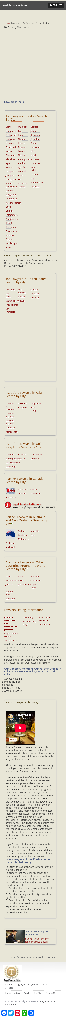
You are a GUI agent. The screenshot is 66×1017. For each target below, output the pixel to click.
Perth (33, 535)
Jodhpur (10, 175)
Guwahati (35, 138)
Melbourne (23, 539)
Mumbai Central (22, 185)
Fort (20, 179)
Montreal (22, 489)
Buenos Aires (9, 593)
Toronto (22, 493)
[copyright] (33, 504)
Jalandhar (10, 159)
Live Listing (27, 617)
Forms (45, 984)
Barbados (10, 598)
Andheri (22, 163)
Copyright (20, 984)
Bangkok (22, 407)
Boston (21, 296)
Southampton (13, 462)
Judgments (33, 984)
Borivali (22, 171)
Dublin (21, 458)
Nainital (34, 174)
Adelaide (34, 531)
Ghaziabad (11, 155)
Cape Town (33, 586)
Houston (34, 293)
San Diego (8, 295)
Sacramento (12, 300)
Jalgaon (21, 151)
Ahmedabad (36, 182)
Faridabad (11, 147)
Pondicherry (12, 218)
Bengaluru (11, 226)
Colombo (22, 403)
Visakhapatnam (13, 202)
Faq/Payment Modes (11, 635)
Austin (21, 300)
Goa (20, 130)
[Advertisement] (33, 62)
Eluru (8, 206)
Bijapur (9, 239)
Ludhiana (35, 147)
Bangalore (11, 194)
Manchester (36, 454)
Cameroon (35, 580)
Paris (20, 576)
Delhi (8, 126)
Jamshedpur (12, 243)
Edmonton (11, 497)
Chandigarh (11, 130)
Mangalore (11, 179)
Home (8, 993)
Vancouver (35, 493)
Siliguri (33, 130)
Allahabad (11, 134)
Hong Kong (33, 409)
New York (10, 289)
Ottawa (34, 489)
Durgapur (35, 134)
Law (8, 23)
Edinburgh (11, 466)
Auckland (10, 547)
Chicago (34, 289)
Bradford (22, 454)
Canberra (22, 535)
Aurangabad (24, 159)
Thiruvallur (35, 186)
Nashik (21, 155)
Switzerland (11, 580)
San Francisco (10, 310)
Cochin (9, 210)
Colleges (9, 987)
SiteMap (38, 993)
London (10, 454)
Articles (27, 993)
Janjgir (33, 155)
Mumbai (22, 126)
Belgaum (22, 147)
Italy (20, 580)
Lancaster (35, 458)
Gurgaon (10, 143)
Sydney (22, 531)
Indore (21, 143)
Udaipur (10, 171)
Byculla (21, 167)
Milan (8, 576)
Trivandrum (11, 231)
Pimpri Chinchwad (11, 185)
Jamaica (9, 584)
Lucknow (10, 138)
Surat (8, 247)
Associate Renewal (44, 619)
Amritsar (34, 159)
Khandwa (35, 163)
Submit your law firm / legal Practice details (38, 940)
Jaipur (33, 151)
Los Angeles (22, 291)
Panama (34, 576)
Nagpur (22, 138)
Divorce (8, 984)
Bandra (21, 175)
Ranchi (9, 167)
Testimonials (10, 640)
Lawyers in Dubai (10, 422)
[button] (56, 5)
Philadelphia (12, 304)
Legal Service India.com (15, 5)
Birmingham (12, 458)
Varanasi (10, 235)
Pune (20, 134)
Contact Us (44, 624)
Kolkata (34, 126)
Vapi (32, 178)
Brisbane (10, 543)
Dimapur (34, 143)
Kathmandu (12, 431)
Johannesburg (25, 584)
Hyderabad (11, 198)
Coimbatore (12, 214)
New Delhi (33, 169)
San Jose (34, 297)
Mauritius (10, 427)
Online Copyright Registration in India (27, 255)
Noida (9, 151)
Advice (17, 993)
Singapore (35, 403)
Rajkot (9, 222)
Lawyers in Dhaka (10, 415)
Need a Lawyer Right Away (22, 702)
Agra (8, 163)
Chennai (10, 190)
